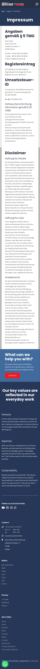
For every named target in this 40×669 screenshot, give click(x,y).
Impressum (6, 643)
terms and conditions (10, 649)
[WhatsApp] (5, 664)
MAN (3, 568)
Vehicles (5, 627)
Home (9, 11)
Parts (4, 631)
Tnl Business (33, 661)
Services (5, 634)
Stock (4, 624)
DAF (3, 580)
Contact (5, 640)
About (4, 637)
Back (3, 11)
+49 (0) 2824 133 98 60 (13, 527)
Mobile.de (5, 602)
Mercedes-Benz (7, 565)
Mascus (4, 605)
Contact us (12, 375)
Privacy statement (8, 646)
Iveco (4, 574)
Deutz (4, 571)
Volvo (4, 577)
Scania (4, 584)
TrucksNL (5, 599)
